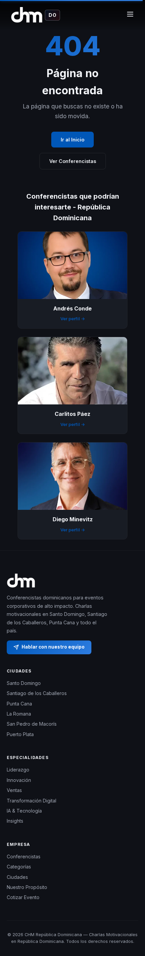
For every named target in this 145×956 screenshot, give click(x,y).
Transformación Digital (31, 800)
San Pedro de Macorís (32, 724)
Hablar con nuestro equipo (53, 647)
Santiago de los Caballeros (37, 693)
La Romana (19, 714)
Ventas (14, 790)
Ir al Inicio (72, 139)
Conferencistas (23, 856)
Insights (15, 821)
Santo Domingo (24, 683)
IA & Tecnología (24, 811)
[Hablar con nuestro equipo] (131, 924)
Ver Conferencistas (72, 161)
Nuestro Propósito (27, 887)
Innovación (19, 780)
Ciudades (17, 877)
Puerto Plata (20, 734)
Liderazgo (18, 769)
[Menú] (130, 15)
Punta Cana (19, 703)
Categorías (19, 866)
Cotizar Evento (23, 897)
